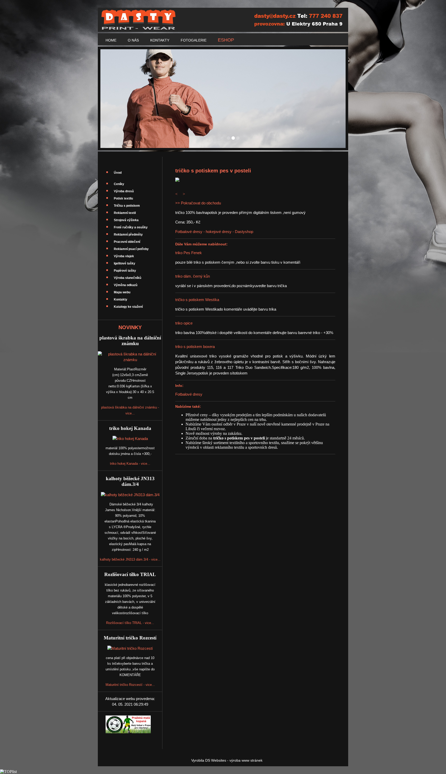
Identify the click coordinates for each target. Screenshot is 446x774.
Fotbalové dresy (188, 394)
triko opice (184, 323)
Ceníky (119, 184)
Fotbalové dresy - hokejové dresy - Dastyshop (214, 231)
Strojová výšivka (126, 220)
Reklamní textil (125, 213)
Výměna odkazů (125, 285)
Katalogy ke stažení (128, 307)
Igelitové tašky (124, 263)
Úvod (118, 172)
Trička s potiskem (127, 205)
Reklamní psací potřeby (131, 249)
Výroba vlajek (124, 256)
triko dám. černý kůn (192, 276)
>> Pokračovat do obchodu (198, 203)
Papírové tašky (125, 270)
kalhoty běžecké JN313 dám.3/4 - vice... (130, 559)
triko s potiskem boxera (195, 346)
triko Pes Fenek (188, 253)
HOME (111, 40)
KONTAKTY (159, 40)
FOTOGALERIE (193, 40)
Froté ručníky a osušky (131, 227)
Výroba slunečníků (127, 278)
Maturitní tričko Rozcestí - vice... (130, 685)
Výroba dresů (124, 191)
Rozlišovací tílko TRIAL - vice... (130, 623)
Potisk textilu (123, 198)
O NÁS (133, 40)
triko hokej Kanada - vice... (130, 463)
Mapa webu (122, 292)
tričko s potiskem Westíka (197, 299)
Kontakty (120, 299)
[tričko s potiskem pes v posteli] (177, 180)
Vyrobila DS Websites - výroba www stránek (226, 760)
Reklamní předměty (128, 234)
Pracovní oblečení (127, 242)
